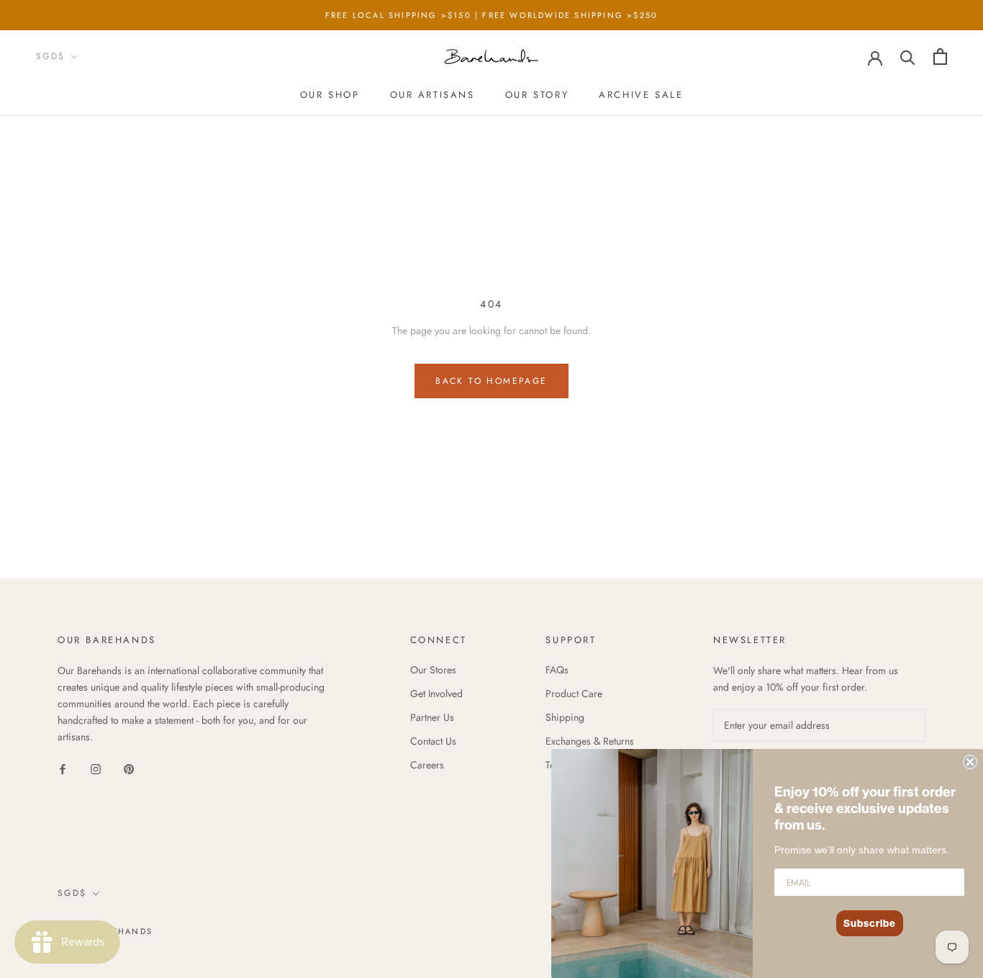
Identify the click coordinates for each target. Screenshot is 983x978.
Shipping (564, 717)
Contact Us (433, 741)
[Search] (907, 56)
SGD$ (50, 56)
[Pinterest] (129, 768)
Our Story (536, 95)
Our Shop (330, 95)
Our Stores (433, 670)
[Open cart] (940, 56)
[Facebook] (63, 768)
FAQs (556, 670)
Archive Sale (641, 95)
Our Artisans (432, 95)
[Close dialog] (970, 762)
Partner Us (432, 717)
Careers (427, 765)
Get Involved (436, 693)
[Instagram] (96, 768)
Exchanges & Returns (589, 741)
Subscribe (869, 923)
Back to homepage (491, 380)
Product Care (573, 693)
